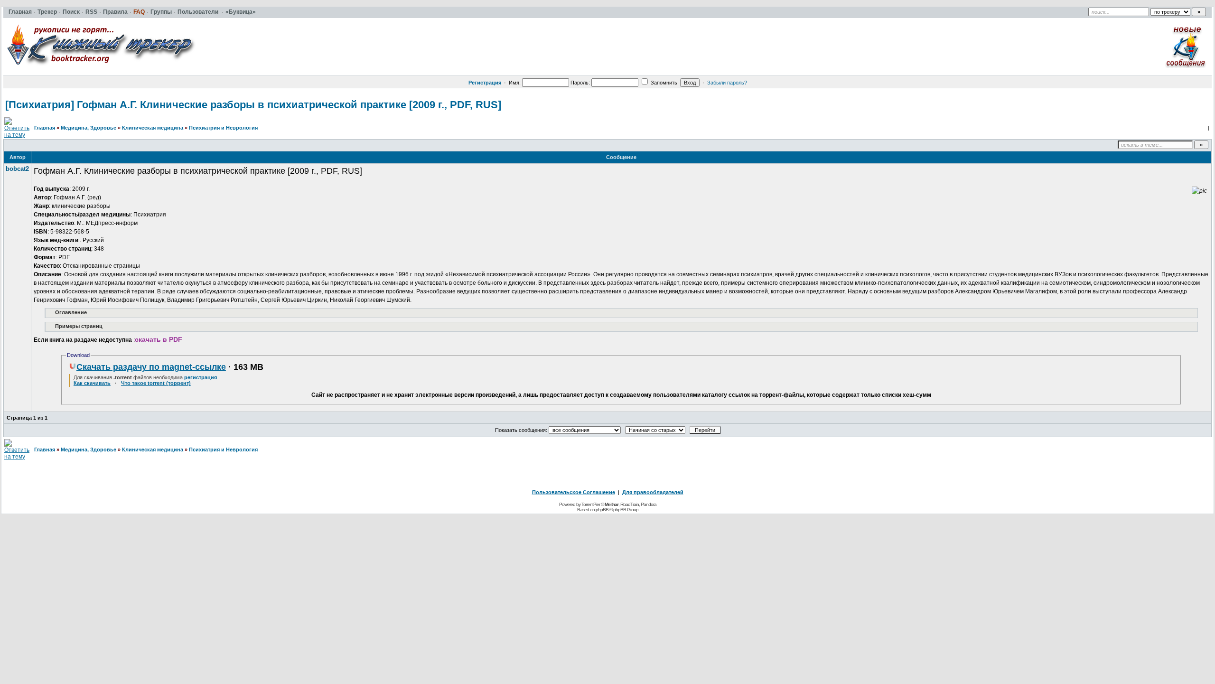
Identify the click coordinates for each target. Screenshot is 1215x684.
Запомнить (663, 82)
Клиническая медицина (152, 128)
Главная (44, 128)
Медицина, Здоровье (88, 128)
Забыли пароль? (727, 82)
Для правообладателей (652, 492)
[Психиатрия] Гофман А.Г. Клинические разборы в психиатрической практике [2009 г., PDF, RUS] (253, 105)
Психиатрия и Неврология (223, 128)
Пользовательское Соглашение (573, 492)
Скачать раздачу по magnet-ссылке (151, 367)
